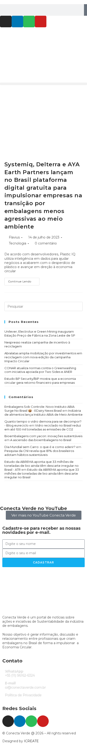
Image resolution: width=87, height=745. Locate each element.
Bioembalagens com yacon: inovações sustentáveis (43, 436)
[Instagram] (6, 21)
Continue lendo (23, 280)
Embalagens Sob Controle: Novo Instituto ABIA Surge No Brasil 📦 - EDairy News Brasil (39, 408)
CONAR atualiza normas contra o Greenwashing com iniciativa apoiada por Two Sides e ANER (40, 370)
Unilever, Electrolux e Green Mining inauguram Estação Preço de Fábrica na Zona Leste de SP (39, 333)
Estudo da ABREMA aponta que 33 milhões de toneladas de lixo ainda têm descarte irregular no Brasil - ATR (41, 465)
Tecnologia (17, 243)
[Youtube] (40, 21)
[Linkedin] (17, 21)
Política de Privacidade (23, 695)
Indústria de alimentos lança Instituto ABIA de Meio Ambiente (43, 412)
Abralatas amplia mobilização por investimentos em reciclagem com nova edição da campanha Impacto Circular (43, 357)
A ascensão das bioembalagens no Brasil (40, 440)
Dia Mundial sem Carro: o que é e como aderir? (39, 447)
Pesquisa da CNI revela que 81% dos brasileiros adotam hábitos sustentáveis (39, 453)
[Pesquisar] (85, 10)
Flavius (14, 237)
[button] (43, 84)
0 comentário (46, 243)
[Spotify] (29, 21)
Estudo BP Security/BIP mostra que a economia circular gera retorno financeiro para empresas (40, 380)
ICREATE (31, 741)
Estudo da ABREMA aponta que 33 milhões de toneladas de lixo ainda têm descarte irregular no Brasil (41, 473)
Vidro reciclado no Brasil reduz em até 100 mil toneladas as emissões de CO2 (42, 427)
